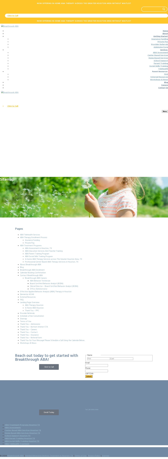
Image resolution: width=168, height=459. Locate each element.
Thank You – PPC (32, 310)
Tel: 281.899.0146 (91, 410)
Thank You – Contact (29, 332)
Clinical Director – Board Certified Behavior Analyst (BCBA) (54, 286)
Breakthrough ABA (16, 455)
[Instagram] (25, 403)
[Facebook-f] (18, 403)
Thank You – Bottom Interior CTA (34, 326)
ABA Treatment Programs (31, 245)
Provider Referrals (27, 313)
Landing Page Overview (29, 302)
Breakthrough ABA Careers (36, 278)
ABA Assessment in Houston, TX (38, 248)
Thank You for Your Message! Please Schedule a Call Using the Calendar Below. (52, 340)
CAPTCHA (89, 373)
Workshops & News (28, 343)
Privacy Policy (94, 455)
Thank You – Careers (28, 329)
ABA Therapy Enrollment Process (33, 237)
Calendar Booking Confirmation (33, 272)
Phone (92, 368)
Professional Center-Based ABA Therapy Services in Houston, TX (51, 261)
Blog (22, 267)
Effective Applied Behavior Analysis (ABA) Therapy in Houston (45, 291)
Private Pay (29, 243)
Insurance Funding (32, 240)
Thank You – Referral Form (31, 337)
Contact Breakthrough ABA (31, 275)
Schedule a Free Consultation (32, 316)
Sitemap (23, 318)
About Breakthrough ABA (30, 264)
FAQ (21, 299)
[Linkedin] (31, 403)
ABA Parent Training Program (37, 253)
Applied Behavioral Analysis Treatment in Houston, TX (49, 455)
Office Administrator (38, 289)
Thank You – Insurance (29, 335)
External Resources (28, 297)
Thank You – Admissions (30, 324)
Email (91, 362)
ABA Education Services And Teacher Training (44, 251)
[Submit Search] (164, 9)
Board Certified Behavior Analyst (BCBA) (46, 283)
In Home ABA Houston (34, 307)
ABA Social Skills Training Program (39, 256)
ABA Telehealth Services (30, 234)
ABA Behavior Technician (40, 280)
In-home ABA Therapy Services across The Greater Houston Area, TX (53, 259)
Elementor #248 (27, 294)
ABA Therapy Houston (34, 305)
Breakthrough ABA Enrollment (32, 270)
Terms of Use (25, 321)
